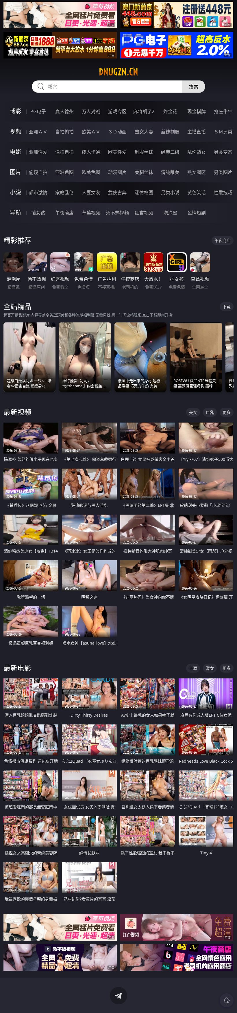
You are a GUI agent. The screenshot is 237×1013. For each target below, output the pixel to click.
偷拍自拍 (64, 152)
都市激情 (38, 192)
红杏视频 (144, 213)
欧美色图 (91, 172)
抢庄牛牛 (223, 111)
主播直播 (196, 132)
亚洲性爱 (38, 152)
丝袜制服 (170, 132)
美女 (193, 412)
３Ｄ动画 (117, 132)
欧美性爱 (117, 152)
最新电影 (17, 668)
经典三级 (170, 152)
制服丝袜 (144, 152)
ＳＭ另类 (223, 132)
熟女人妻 (144, 132)
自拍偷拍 (64, 132)
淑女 (210, 668)
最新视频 (17, 412)
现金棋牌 (196, 111)
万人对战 (91, 111)
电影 (15, 152)
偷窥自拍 (38, 172)
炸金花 (170, 111)
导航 (15, 212)
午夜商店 (64, 213)
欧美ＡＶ (91, 132)
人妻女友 (91, 192)
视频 (15, 131)
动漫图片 (117, 172)
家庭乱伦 (64, 192)
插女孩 (38, 213)
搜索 (193, 86)
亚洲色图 (64, 172)
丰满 (193, 668)
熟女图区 (196, 172)
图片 (15, 172)
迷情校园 (144, 192)
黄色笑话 (196, 192)
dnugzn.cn (118, 72)
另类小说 (170, 192)
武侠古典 (117, 192)
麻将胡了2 (143, 111)
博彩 (15, 111)
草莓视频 (91, 213)
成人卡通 (91, 152)
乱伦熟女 (196, 152)
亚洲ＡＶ (38, 132)
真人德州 (64, 111)
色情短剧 (196, 213)
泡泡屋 (170, 213)
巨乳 (210, 412)
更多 (227, 412)
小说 (15, 192)
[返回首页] (227, 1000)
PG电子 (38, 111)
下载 (227, 306)
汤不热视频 (117, 213)
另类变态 (223, 152)
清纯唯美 (170, 172)
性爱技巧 (223, 192)
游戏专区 (117, 111)
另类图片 (223, 172)
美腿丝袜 (144, 172)
